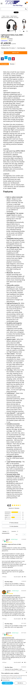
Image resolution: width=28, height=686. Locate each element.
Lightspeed (4, 40)
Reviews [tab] (5, 531)
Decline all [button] (20, 683)
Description (4, 64)
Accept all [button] (7, 683)
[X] (5, 57)
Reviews (12, 64)
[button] (23, 576)
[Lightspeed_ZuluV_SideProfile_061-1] (24, 27)
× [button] (26, 672)
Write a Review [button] (14, 522)
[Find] (26, 9)
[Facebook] (2, 58)
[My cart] (25, 3)
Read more (19, 678)
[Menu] (1, 4)
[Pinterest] (13, 58)
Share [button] (5, 576)
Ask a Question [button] (14, 526)
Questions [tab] (13, 531)
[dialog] (14, 678)
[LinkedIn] (9, 58)
